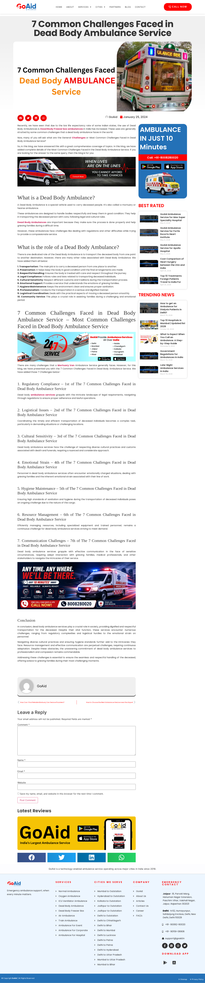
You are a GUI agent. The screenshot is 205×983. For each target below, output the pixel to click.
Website (21, 782)
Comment (23, 725)
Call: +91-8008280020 (162, 158)
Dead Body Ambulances (31, 222)
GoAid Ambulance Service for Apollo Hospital (170, 248)
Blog (128, 7)
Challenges (78, 137)
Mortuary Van (66, 365)
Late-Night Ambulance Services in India (172, 368)
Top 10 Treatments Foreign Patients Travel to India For (171, 279)
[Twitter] (185, 946)
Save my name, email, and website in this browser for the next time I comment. (61, 794)
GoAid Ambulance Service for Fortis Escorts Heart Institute (170, 232)
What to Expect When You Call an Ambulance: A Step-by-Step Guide (172, 339)
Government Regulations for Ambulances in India (171, 354)
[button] (20, 118)
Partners (115, 7)
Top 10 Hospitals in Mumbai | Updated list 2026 (172, 323)
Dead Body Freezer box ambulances (61, 128)
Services (83, 7)
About (70, 7)
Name (21, 760)
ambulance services (43, 394)
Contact (140, 7)
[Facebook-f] (165, 946)
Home (59, 7)
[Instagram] (178, 946)
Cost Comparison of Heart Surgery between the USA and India (172, 263)
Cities (99, 7)
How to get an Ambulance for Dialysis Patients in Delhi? (171, 308)
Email (21, 771)
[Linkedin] (171, 946)
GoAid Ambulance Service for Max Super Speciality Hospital (172, 217)
